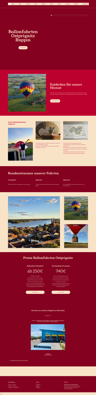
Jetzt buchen (23, 47)
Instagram (38, 384)
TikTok (37, 386)
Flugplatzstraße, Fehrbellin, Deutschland (19, 360)
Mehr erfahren (55, 100)
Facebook (38, 387)
